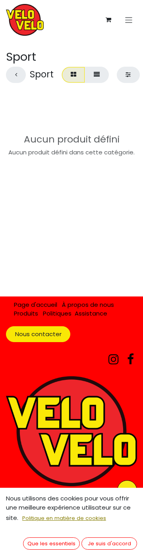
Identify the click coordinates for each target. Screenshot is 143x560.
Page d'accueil (35, 304)
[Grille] (73, 75)
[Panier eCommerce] (108, 20)
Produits (26, 313)
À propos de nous (88, 304)
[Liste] (96, 75)
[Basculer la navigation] (128, 19)
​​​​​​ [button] (51, 543)
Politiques (57, 313)
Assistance (91, 313)
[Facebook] (130, 359)
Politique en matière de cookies (64, 518)
